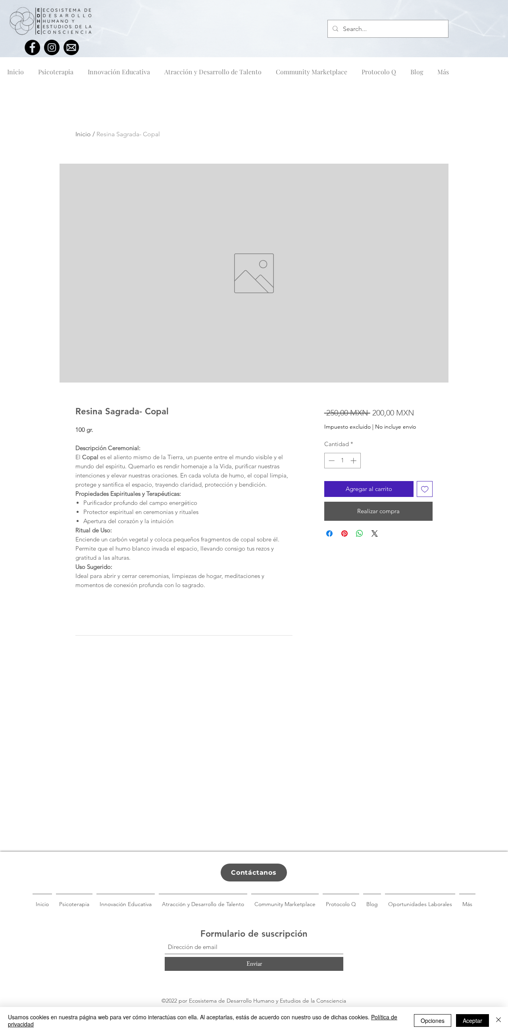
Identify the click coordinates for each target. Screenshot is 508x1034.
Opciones (432, 1020)
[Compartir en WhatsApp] (359, 533)
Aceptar (472, 1020)
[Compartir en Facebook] (329, 533)
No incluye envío (395, 426)
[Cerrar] (498, 1020)
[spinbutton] (342, 460)
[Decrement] (330, 460)
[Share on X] (374, 533)
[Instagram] (52, 47)
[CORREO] (71, 47)
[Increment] (354, 460)
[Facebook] (32, 47)
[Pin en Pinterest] (344, 533)
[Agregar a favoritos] (425, 489)
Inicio (83, 134)
